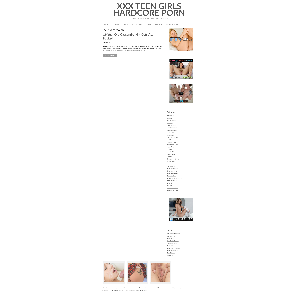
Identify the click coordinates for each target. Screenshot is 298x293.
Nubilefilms (170, 147)
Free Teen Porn (172, 243)
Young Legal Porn (172, 190)
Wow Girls (170, 183)
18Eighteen (170, 116)
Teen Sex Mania (172, 171)
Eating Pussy (171, 238)
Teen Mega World (172, 168)
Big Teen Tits (171, 236)
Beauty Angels (171, 120)
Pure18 (169, 156)
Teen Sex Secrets (172, 173)
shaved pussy (116, 24)
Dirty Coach (170, 132)
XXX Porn (170, 255)
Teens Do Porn (171, 176)
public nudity (171, 154)
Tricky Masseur (171, 180)
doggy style (158, 24)
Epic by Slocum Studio (141, 290)
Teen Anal (170, 246)
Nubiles (169, 149)
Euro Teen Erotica (172, 137)
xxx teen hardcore (172, 24)
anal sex (148, 24)
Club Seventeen (172, 128)
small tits (139, 24)
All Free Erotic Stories (174, 234)
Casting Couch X (172, 125)
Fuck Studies (171, 140)
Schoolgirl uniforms (173, 159)
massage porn (171, 142)
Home (106, 24)
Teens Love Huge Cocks (174, 178)
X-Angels (170, 185)
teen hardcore (128, 24)
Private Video (171, 152)
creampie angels (172, 130)
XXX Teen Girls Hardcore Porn (149, 9)
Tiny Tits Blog (171, 253)
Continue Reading (110, 55)
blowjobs (170, 123)
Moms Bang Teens (172, 144)
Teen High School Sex (174, 248)
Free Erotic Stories (173, 241)
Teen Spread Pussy (173, 250)
